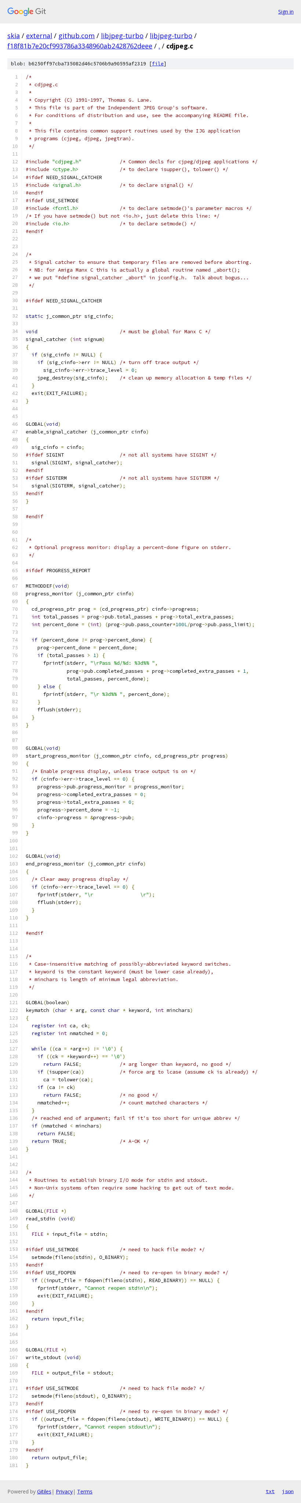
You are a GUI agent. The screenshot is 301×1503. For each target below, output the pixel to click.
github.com (76, 35)
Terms (85, 1491)
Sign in (286, 11)
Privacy (64, 1491)
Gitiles (44, 1491)
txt (270, 1491)
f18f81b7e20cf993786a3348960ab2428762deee (79, 45)
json (288, 1491)
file (158, 64)
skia (13, 35)
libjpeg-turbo (122, 35)
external (39, 35)
